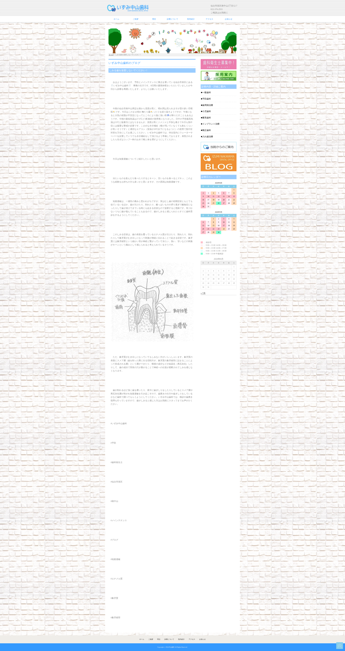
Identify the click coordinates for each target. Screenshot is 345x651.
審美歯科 (206, 118)
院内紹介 (191, 19)
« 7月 (203, 293)
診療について (172, 19)
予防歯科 (206, 99)
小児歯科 (206, 111)
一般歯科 (206, 92)
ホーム (116, 19)
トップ (111, 55)
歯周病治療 (207, 105)
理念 (154, 19)
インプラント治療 (211, 124)
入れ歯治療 (207, 136)
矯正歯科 (206, 130)
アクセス (209, 19)
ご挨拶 (135, 19)
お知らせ (228, 19)
